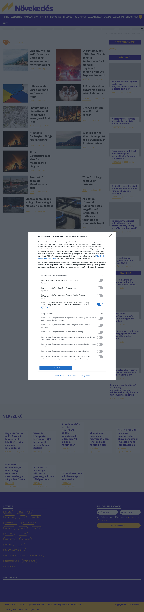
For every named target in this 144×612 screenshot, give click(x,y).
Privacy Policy (85, 376)
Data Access (72, 376)
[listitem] (72, 275)
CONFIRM (56, 368)
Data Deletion (59, 376)
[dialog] (72, 306)
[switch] (100, 280)
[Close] (111, 236)
